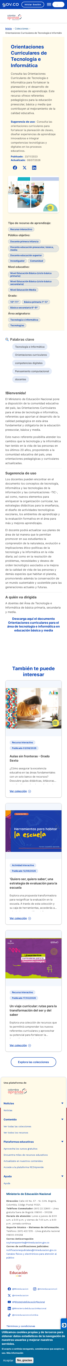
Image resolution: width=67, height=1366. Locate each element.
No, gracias (24, 1360)
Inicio (8, 28)
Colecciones (21, 28)
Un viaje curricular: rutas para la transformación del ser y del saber (33, 1010)
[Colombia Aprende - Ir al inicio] (14, 17)
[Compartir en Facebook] (15, 168)
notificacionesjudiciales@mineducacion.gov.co (31, 1250)
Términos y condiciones (20, 1326)
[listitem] (29, 346)
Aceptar (8, 1360)
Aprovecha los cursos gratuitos (20, 1148)
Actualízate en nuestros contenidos (23, 1161)
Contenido (10, 1119)
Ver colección (18, 791)
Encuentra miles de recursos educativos (26, 1155)
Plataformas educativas (19, 1141)
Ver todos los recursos (16, 1132)
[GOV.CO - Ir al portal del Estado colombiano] (11, 4)
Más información (15, 1353)
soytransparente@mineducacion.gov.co (27, 1242)
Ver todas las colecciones (17, 1126)
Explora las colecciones (33, 1062)
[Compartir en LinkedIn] (34, 168)
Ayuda (8, 1176)
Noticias (9, 1103)
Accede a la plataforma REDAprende (24, 1167)
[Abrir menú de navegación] (48, 4)
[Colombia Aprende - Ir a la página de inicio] (33, 1091)
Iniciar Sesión (33, 4)
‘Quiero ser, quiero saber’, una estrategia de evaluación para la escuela (33, 883)
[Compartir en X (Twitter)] (24, 168)
